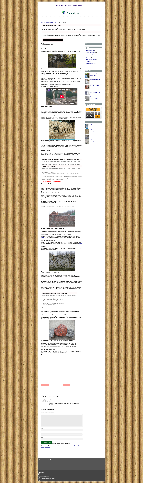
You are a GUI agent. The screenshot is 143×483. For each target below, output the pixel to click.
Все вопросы (40, 473)
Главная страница (45, 22)
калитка (43, 237)
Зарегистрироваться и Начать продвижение (52, 181)
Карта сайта (48, 459)
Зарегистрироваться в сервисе (49, 309)
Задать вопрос (41, 472)
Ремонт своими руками (91, 59)
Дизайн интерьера (90, 50)
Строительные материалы (91, 63)
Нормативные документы (78, 5)
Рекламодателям (42, 459)
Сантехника (88, 61)
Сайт (42, 437)
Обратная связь (68, 5)
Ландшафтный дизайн (90, 54)
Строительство (89, 65)
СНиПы (39, 477)
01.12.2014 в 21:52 (50, 401)
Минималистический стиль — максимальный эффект (95, 92)
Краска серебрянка (95, 124)
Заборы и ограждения (54, 22)
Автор (51, 459)
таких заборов (51, 76)
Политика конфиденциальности (58, 459)
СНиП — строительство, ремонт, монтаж (46, 478)
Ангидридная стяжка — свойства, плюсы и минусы (95, 98)
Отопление (88, 57)
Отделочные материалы (91, 55)
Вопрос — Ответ (59, 5)
